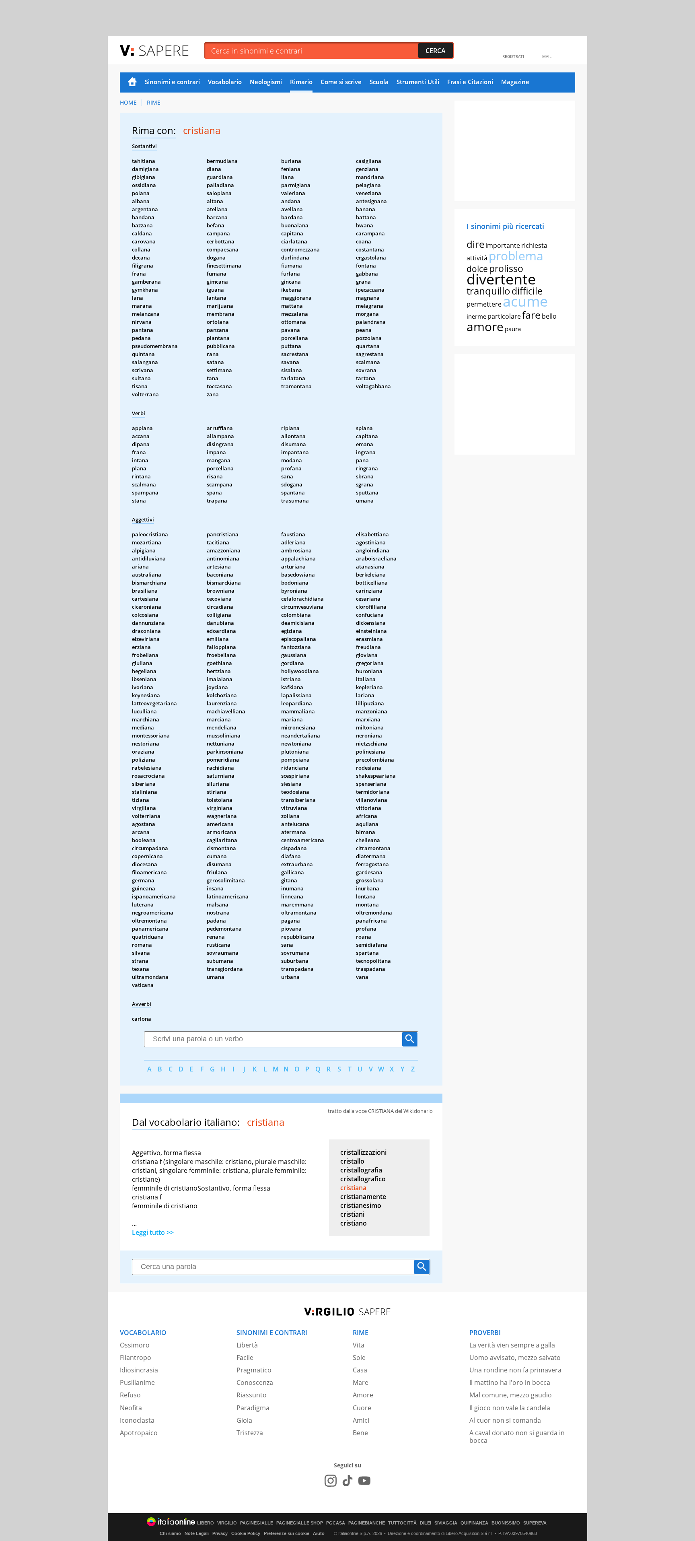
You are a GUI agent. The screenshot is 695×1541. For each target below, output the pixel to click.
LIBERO (205, 1523)
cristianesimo (360, 1205)
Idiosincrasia (139, 1370)
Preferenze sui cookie (286, 1533)
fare (531, 314)
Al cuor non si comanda (505, 1420)
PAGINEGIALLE (256, 1523)
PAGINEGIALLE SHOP (299, 1523)
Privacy (220, 1533)
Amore (363, 1395)
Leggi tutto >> (153, 1232)
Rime (153, 102)
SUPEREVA (535, 1523)
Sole (359, 1357)
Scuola (379, 82)
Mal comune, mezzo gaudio (510, 1395)
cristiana (353, 1187)
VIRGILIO (227, 1523)
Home (132, 82)
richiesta (534, 245)
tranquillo (488, 290)
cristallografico (363, 1178)
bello (549, 316)
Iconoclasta (137, 1420)
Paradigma (252, 1407)
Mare (360, 1382)
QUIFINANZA (474, 1523)
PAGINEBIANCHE (366, 1523)
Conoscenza (254, 1382)
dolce (477, 268)
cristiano (353, 1223)
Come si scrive (341, 82)
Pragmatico (253, 1370)
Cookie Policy (245, 1533)
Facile (244, 1357)
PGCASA (335, 1523)
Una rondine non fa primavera (515, 1370)
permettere (484, 304)
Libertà (247, 1345)
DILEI (425, 1523)
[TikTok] (347, 1480)
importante (502, 245)
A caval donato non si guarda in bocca (517, 1436)
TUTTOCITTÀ (402, 1523)
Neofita (131, 1407)
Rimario (301, 82)
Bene (360, 1432)
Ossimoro (135, 1345)
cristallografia (361, 1170)
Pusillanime (137, 1382)
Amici (361, 1420)
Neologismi (266, 82)
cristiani (352, 1214)
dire (475, 244)
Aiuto (319, 1533)
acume (525, 301)
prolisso (506, 268)
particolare (504, 316)
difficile (527, 290)
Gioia (244, 1420)
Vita (358, 1345)
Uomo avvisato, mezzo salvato (515, 1357)
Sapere (163, 50)
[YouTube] (364, 1480)
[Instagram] (330, 1480)
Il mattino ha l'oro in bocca (509, 1382)
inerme (476, 316)
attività (477, 257)
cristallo (352, 1161)
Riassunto (251, 1395)
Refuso (130, 1395)
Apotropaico (139, 1432)
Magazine (515, 82)
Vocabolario (225, 82)
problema (516, 255)
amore (485, 326)
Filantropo (135, 1357)
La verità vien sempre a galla (512, 1345)
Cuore (362, 1407)
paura (513, 329)
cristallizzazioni (363, 1152)
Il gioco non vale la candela (509, 1407)
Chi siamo (170, 1533)
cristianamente (363, 1196)
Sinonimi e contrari (172, 82)
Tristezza (249, 1432)
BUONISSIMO (505, 1523)
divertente (501, 279)
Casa (360, 1370)
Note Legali (197, 1533)
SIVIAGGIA (445, 1523)
